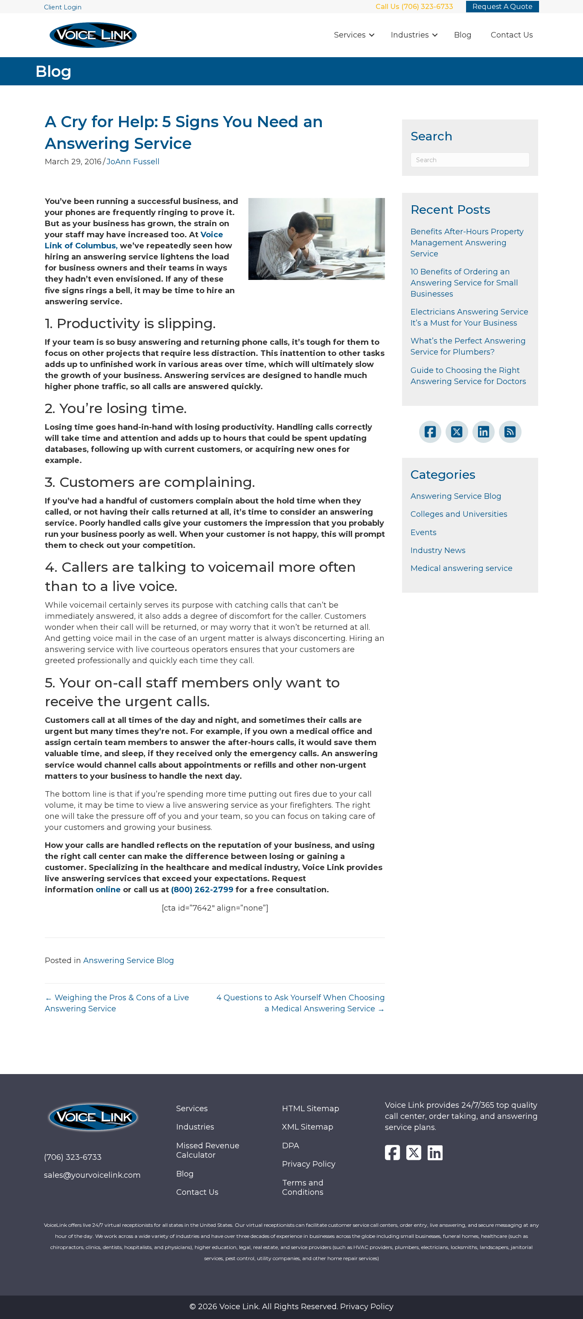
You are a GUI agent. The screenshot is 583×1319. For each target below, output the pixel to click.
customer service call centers (362, 1225)
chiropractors (66, 1247)
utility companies (278, 1258)
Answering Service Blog (128, 960)
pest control (239, 1258)
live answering (447, 1225)
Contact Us (512, 35)
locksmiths (464, 1247)
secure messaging (500, 1225)
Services (350, 35)
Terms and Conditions (303, 1187)
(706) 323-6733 (73, 1157)
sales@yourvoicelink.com (92, 1175)
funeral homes (460, 1236)
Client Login (63, 7)
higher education (215, 1247)
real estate (265, 1247)
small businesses (420, 1236)
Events (424, 532)
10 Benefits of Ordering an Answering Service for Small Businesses (464, 283)
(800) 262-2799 (202, 889)
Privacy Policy (308, 1164)
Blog (463, 35)
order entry (413, 1225)
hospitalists (138, 1247)
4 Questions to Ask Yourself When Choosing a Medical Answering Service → (300, 1003)
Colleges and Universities (459, 514)
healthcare (494, 1236)
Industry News (438, 550)
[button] (372, 35)
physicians (177, 1247)
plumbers (407, 1247)
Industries (410, 35)
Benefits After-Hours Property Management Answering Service (467, 243)
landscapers (494, 1247)
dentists (112, 1247)
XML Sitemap (307, 1127)
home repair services (352, 1258)
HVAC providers (372, 1247)
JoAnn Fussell (133, 161)
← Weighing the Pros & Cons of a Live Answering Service (117, 1003)
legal (245, 1247)
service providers (311, 1247)
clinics (93, 1247)
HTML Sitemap (310, 1108)
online (108, 889)
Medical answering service (462, 568)
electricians (434, 1247)
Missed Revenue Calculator (207, 1150)
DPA (290, 1145)
